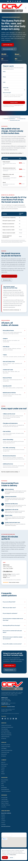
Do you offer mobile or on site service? (14, 643)
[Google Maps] (10, 1)
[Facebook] (18, 1)
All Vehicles (3, 756)
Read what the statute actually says (11, 309)
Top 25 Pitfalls (4, 799)
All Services (3, 738)
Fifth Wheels (3, 748)
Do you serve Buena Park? (14, 601)
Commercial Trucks (5, 752)
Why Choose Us (4, 764)
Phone (4, 76)
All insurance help (7, 280)
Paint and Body (4, 729)
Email (4, 82)
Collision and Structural (6, 725)
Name (4, 71)
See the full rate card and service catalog (11, 153)
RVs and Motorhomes (5, 744)
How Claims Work (4, 801)
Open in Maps (6, 834)
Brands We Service (5, 789)
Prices (2, 785)
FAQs (2, 783)
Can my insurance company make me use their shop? (14, 619)
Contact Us (3, 806)
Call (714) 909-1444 (7, 44)
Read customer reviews (14, 582)
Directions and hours (5, 826)
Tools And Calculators (5, 791)
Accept (5, 857)
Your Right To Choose (5, 805)
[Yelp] (13, 1)
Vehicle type (5, 87)
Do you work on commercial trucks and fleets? (14, 631)
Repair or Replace (5, 803)
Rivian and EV (4, 754)
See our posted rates (8, 49)
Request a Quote (14, 102)
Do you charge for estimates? (14, 613)
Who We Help (4, 787)
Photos (2, 769)
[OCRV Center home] (12, 8)
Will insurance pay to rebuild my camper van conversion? (14, 637)
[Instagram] (20, 1)
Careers (3, 768)
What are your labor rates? (14, 607)
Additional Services (5, 736)
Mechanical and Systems (6, 734)
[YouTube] (8, 1)
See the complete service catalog (9, 471)
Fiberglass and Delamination (7, 727)
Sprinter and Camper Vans (6, 750)
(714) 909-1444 (7, 571)
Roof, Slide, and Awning (6, 732)
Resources (3, 781)
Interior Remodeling (5, 731)
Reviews (3, 773)
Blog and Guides (4, 779)
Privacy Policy (17, 105)
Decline (11, 857)
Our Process (3, 766)
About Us (3, 762)
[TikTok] (15, 1)
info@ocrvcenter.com (5, 704)
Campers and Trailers (5, 746)
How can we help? (7, 92)
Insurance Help (4, 797)
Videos (2, 771)
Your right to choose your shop (9, 276)
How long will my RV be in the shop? (14, 625)
